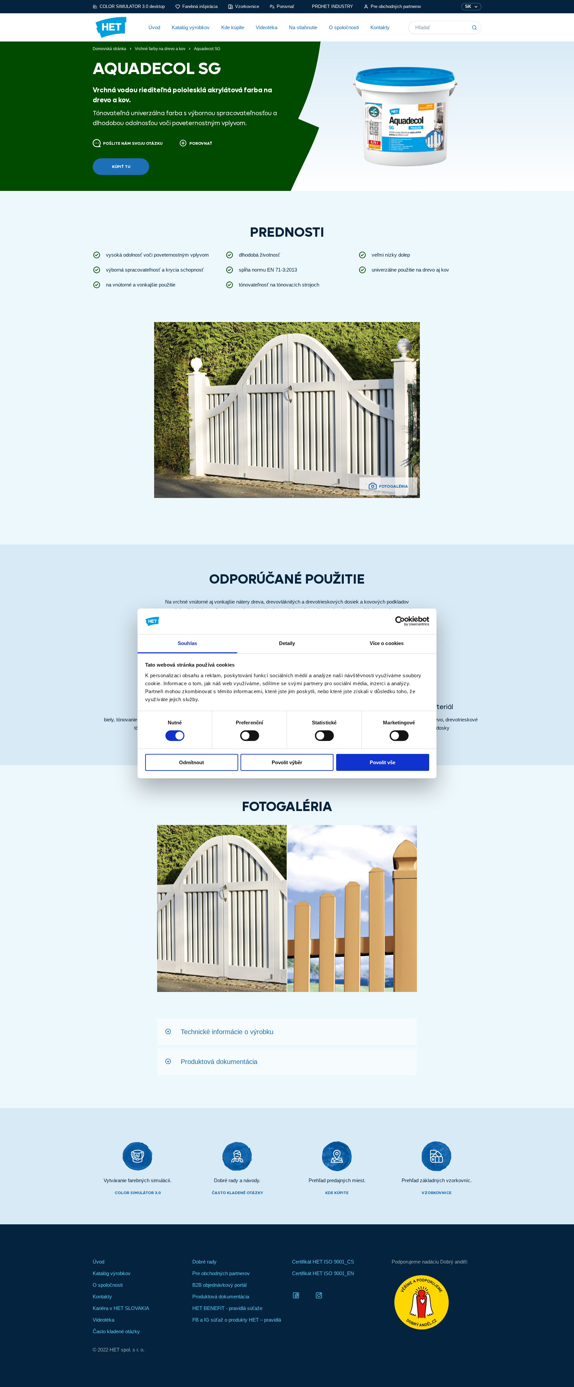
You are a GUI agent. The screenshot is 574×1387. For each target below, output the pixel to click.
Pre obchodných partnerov (396, 6)
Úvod (154, 27)
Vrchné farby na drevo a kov (160, 48)
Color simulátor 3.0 (138, 1192)
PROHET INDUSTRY (332, 6)
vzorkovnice (436, 1192)
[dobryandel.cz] (436, 1302)
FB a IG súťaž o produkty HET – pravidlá (236, 1320)
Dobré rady (204, 1262)
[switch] (249, 735)
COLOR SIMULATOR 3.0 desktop (132, 6)
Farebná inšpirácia (200, 6)
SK (468, 6)
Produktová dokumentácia (219, 1061)
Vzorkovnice (247, 6)
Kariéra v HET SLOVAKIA (121, 1308)
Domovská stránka (109, 48)
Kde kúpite (232, 27)
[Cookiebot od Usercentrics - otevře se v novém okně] (400, 621)
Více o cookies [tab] (387, 643)
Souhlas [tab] (187, 643)
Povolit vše (382, 762)
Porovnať (285, 6)
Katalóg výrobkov (191, 27)
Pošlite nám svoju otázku (132, 143)
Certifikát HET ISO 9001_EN (323, 1273)
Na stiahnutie (303, 27)
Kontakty (380, 27)
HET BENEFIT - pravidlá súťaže (227, 1308)
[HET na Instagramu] (319, 1295)
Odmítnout (191, 762)
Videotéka (266, 27)
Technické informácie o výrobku (227, 1031)
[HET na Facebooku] (296, 1295)
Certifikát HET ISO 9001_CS (323, 1262)
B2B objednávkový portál (219, 1285)
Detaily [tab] (287, 643)
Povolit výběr (287, 762)
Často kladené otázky (237, 1192)
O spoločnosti (344, 27)
